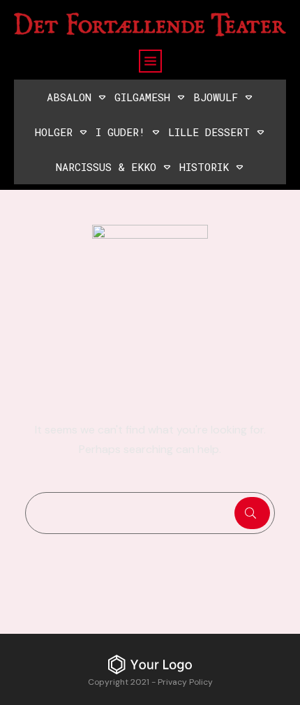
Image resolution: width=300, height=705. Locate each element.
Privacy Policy (185, 682)
